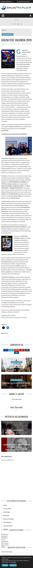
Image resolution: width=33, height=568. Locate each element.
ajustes (14, 562)
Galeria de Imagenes (8, 519)
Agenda (5, 505)
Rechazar (13, 565)
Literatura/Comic (8, 34)
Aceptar (5, 565)
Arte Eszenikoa (7, 508)
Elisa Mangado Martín (17, 430)
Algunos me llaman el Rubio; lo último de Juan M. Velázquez (16, 445)
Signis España (4, 545)
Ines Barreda (27, 44)
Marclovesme (4, 534)
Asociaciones (6, 512)
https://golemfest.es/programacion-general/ (14, 317)
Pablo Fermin (4, 541)
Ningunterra (4, 538)
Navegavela (4, 536)
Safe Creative (4, 543)
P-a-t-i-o (3, 539)
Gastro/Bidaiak (7, 522)
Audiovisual (6, 515)
